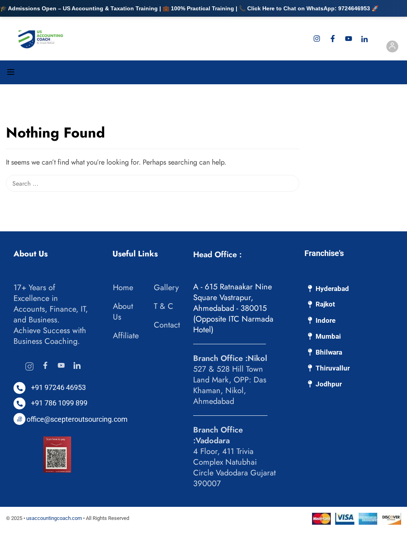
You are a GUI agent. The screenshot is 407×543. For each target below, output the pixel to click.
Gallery (166, 287)
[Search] (295, 116)
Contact (167, 325)
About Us (123, 312)
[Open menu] (11, 73)
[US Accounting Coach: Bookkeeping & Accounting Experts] (41, 38)
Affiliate (126, 335)
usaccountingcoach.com (54, 518)
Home (123, 287)
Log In (392, 48)
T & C (163, 306)
